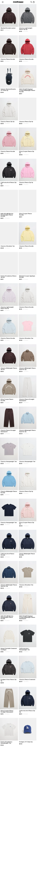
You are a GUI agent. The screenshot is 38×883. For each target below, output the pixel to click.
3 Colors (6, 185)
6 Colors (7, 123)
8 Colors (25, 61)
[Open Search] (31, 2)
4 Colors (6, 61)
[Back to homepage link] (18, 2)
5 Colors (25, 340)
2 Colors (7, 30)
